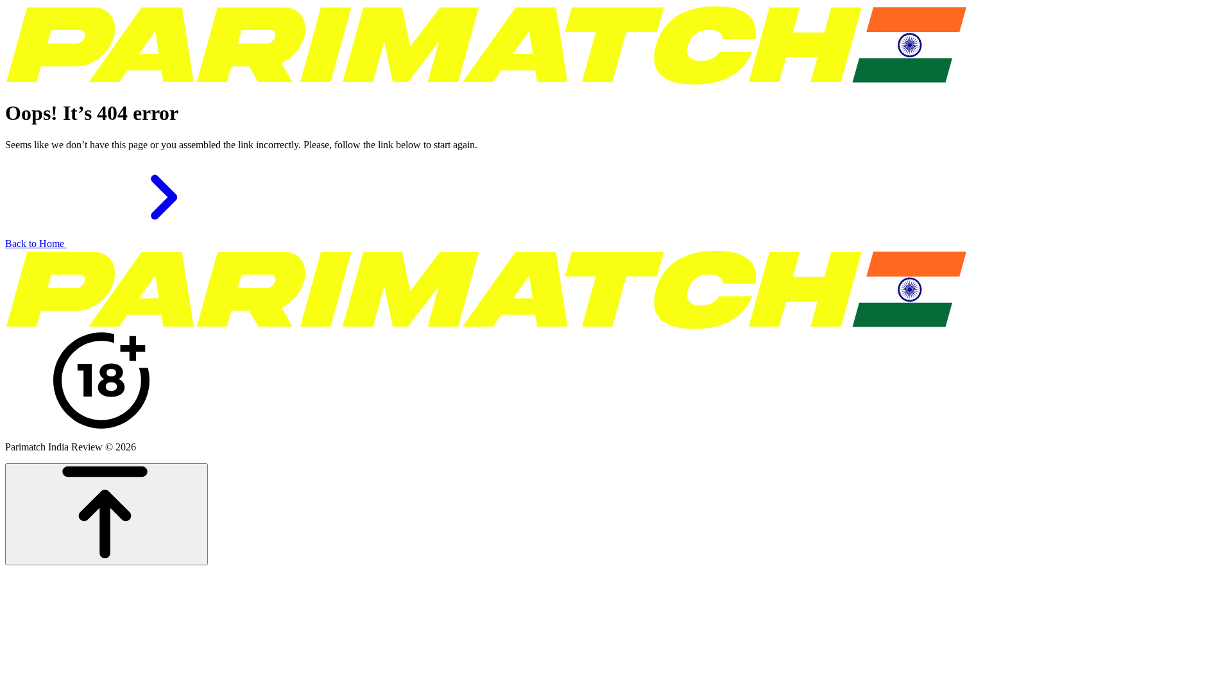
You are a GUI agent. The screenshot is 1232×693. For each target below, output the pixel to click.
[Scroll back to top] (106, 514)
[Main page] (486, 81)
